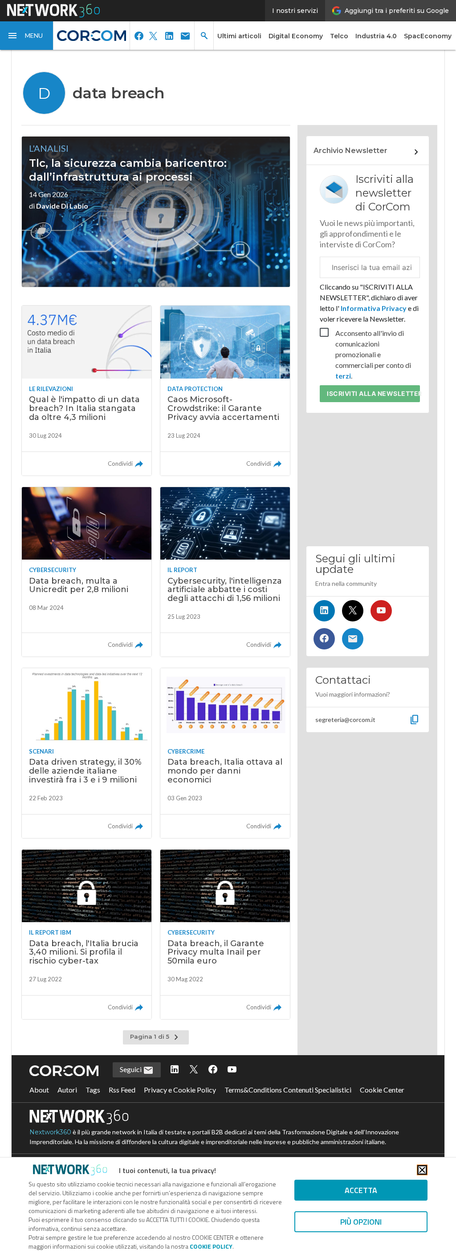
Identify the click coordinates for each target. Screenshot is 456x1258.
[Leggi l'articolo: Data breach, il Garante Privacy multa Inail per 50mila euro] (225, 934)
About (39, 1089)
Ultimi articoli (239, 36)
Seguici (131, 1069)
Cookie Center (382, 1089)
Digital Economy (296, 36)
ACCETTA (361, 1190)
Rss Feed (122, 1089)
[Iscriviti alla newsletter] (352, 638)
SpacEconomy (428, 36)
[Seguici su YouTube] (381, 610)
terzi (343, 375)
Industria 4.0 (376, 36)
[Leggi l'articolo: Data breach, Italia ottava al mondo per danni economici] (225, 753)
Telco (339, 36)
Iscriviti (373, 393)
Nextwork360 (50, 1132)
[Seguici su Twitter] (352, 610)
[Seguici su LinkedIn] (324, 610)
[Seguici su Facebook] (324, 638)
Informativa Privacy (373, 308)
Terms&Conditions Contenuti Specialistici (287, 1089)
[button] (26, 35)
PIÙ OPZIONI (361, 1222)
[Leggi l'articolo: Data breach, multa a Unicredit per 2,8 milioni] (86, 572)
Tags (93, 1089)
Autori (67, 1089)
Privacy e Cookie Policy (180, 1089)
